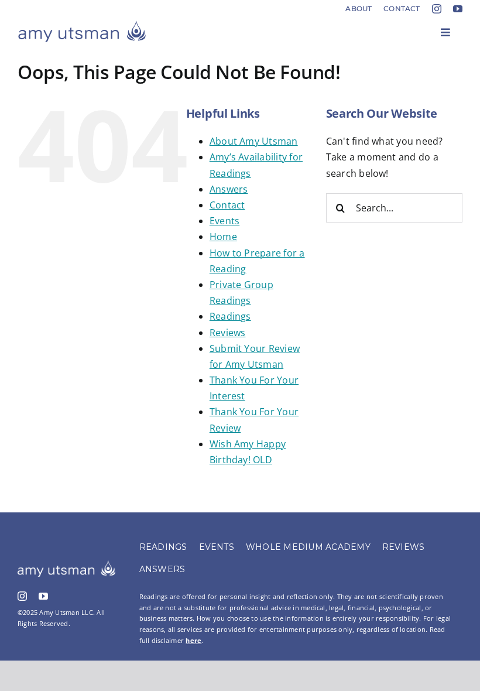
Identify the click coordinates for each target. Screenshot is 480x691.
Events (224, 220)
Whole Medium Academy (308, 547)
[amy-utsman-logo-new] (82, 24)
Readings (230, 316)
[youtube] (457, 8)
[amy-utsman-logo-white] (66, 565)
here (193, 640)
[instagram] (436, 8)
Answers (229, 189)
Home (223, 236)
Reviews (228, 332)
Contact (227, 205)
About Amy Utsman (254, 141)
